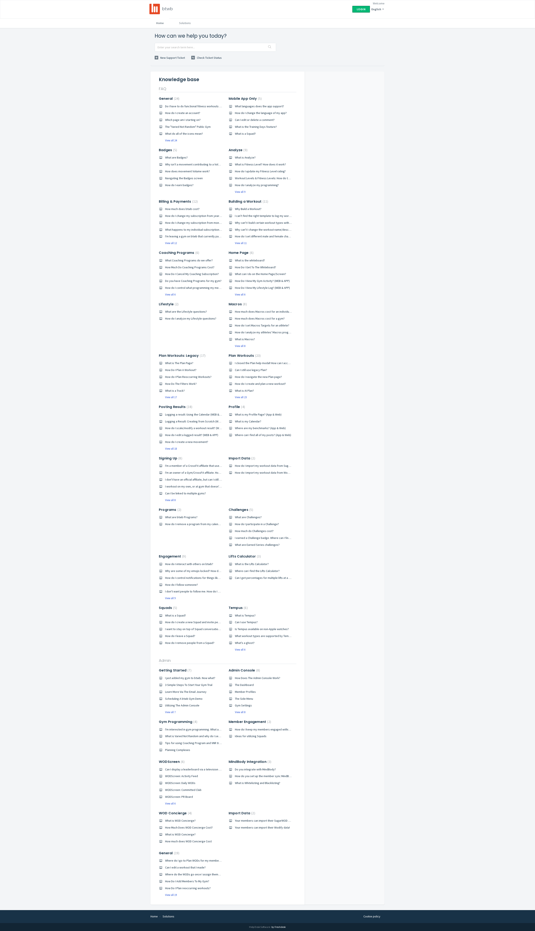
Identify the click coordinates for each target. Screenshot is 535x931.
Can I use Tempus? (246, 622)
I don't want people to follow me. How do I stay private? (199, 591)
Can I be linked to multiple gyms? (185, 493)
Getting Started (174, 670)
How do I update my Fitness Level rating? (260, 171)
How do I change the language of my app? (261, 113)
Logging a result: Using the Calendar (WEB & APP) (195, 414)
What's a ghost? (245, 643)
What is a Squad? (245, 134)
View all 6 (170, 294)
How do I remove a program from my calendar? (194, 524)
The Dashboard (244, 685)
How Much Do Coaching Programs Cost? (189, 267)
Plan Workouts (244, 355)
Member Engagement (249, 721)
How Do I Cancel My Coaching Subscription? (192, 274)
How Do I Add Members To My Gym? (187, 881)
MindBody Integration (249, 761)
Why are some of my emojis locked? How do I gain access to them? (206, 571)
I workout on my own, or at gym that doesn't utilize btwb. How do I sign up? (211, 486)
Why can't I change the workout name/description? (266, 229)
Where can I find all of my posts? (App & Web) (263, 435)
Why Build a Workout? (248, 209)
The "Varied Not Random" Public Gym (188, 127)
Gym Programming (177, 721)
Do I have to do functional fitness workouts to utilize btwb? (201, 106)
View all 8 (240, 346)
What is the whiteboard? (250, 260)
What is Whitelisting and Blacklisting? (257, 783)
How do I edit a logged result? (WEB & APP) (191, 435)
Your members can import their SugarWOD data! (264, 820)
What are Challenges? (248, 517)
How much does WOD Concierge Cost (188, 841)
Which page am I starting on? (183, 120)
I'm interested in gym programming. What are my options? (201, 729)
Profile (236, 406)
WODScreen (171, 761)
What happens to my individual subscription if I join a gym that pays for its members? (217, 229)
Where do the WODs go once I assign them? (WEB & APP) (200, 874)
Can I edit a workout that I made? (185, 867)
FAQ (162, 88)
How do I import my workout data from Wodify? (264, 472)
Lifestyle (168, 304)
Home (160, 23)
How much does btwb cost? (182, 209)
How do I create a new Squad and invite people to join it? (200, 622)
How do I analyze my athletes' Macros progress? (265, 332)
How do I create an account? (182, 113)
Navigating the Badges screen (184, 178)
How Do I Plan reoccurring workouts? (188, 888)
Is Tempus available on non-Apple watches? (262, 629)
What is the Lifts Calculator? (252, 564)
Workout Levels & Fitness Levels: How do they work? (268, 178)
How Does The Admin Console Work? (257, 678)
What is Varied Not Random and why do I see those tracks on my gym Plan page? (215, 736)
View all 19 (171, 895)
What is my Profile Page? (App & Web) (258, 414)
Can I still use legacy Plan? (251, 370)
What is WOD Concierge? (180, 820)
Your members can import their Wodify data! (262, 827)
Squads (167, 607)
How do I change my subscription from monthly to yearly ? (201, 223)
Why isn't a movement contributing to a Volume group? (199, 164)
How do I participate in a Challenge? (257, 524)
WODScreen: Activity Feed (181, 776)
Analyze (237, 150)
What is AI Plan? (244, 391)
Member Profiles (245, 692)
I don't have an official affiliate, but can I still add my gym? (200, 479)
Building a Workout (248, 201)
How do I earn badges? (179, 185)
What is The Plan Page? (179, 363)
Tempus (238, 607)
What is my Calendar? (248, 421)
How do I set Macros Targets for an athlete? (262, 325)
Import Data (241, 458)
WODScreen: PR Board (179, 797)
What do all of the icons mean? (184, 134)
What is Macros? (245, 339)
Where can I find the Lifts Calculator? (257, 571)
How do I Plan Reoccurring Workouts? (188, 377)
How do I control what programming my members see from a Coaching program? (215, 288)
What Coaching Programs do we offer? (189, 260)
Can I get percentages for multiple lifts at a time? (265, 578)
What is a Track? (175, 391)
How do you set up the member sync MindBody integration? (272, 776)
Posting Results (175, 406)
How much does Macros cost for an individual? (263, 311)
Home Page (240, 252)
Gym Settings (243, 705)
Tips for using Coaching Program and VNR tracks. (195, 743)
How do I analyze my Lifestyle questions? (190, 318)
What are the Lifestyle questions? (186, 311)
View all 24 (171, 140)
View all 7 (170, 712)
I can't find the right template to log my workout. (265, 216)
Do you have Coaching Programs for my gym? (193, 281)
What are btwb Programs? (181, 517)
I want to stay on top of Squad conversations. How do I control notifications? (212, 629)
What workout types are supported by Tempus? (264, 636)
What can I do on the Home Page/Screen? (260, 274)
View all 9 (240, 192)
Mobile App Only (245, 98)
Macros (237, 304)
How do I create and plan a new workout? (260, 384)
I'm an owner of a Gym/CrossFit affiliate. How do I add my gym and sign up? (211, 472)
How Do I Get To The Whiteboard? (255, 267)
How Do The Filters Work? (181, 384)
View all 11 (241, 243)
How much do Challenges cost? (254, 531)
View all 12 (171, 243)
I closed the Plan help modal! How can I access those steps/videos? (277, 363)
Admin (165, 660)
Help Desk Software (260, 926)
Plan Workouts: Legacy (181, 355)
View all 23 (241, 397)
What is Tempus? (245, 615)
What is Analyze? (245, 157)
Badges (167, 150)
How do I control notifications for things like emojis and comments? (207, 578)
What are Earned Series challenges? (257, 545)
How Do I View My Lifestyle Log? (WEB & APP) (262, 288)
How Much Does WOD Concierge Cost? (189, 827)
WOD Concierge (175, 813)
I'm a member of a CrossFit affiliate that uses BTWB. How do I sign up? (208, 466)
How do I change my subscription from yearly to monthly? (201, 216)
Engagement (172, 556)
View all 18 (171, 448)
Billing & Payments (178, 201)
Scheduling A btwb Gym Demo (184, 699)
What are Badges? (176, 157)
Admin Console (244, 670)
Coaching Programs (178, 252)
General (168, 98)
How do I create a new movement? (186, 442)
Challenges (240, 509)
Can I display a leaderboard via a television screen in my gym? (203, 769)
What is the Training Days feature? (256, 127)
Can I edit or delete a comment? (255, 120)
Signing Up (170, 458)
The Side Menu (244, 699)
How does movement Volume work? (187, 171)
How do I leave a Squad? (180, 636)
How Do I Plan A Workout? (180, 370)
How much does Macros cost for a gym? (260, 318)
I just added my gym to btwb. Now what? (190, 678)
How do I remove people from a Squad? (189, 643)
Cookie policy (371, 916)
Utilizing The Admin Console (182, 705)
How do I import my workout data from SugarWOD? (266, 466)
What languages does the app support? (259, 106)
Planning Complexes (177, 750)
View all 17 (171, 397)
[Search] (270, 47)
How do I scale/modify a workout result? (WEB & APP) (198, 428)
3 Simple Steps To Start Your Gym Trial (188, 685)
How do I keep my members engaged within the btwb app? (271, 729)
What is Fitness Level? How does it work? (260, 164)
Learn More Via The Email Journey (185, 692)
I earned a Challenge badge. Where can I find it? (264, 538)
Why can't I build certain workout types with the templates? (272, 223)
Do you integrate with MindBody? (255, 769)
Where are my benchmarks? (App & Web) (260, 428)
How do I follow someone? (181, 585)
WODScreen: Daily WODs (180, 783)
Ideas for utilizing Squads (250, 736)
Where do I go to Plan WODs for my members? (194, 860)
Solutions (185, 23)
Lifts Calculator (244, 556)
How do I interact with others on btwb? (189, 564)
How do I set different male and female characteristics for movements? (279, 236)
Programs (169, 509)
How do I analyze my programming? (257, 185)
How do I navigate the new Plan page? (258, 377)
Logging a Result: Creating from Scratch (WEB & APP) (198, 421)
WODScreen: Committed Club (183, 790)
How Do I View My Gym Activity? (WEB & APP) (262, 281)
